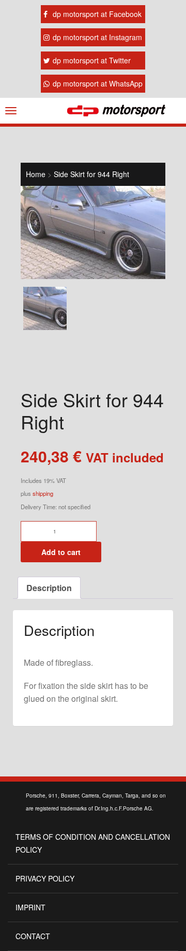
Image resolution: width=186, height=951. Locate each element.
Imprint (30, 907)
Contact (33, 936)
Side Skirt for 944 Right (91, 174)
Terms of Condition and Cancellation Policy (93, 843)
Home (35, 174)
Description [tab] (49, 588)
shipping (43, 493)
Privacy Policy (45, 878)
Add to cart (61, 552)
